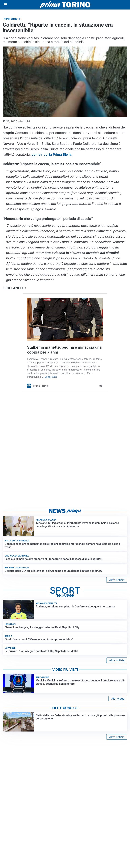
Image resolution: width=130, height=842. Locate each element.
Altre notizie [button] (116, 580)
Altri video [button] (117, 698)
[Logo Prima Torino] (65, 4)
